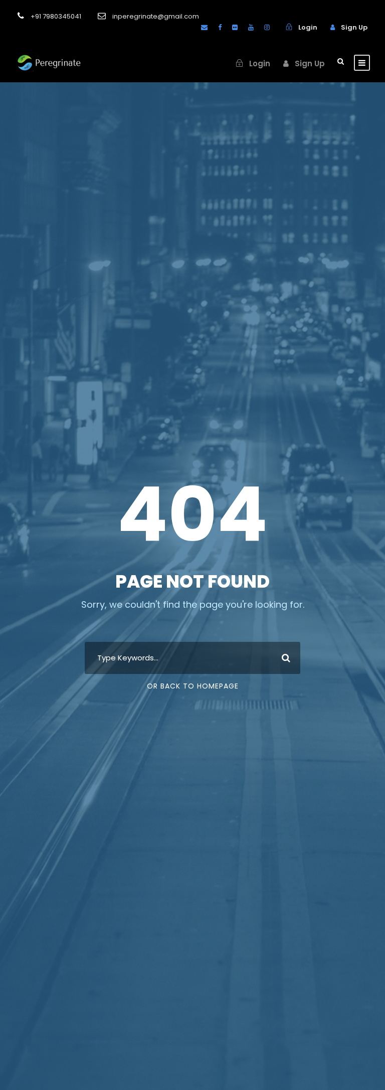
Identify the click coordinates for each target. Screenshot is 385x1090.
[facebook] (220, 27)
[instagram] (267, 27)
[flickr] (235, 27)
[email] (204, 27)
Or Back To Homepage (193, 686)
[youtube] (251, 27)
